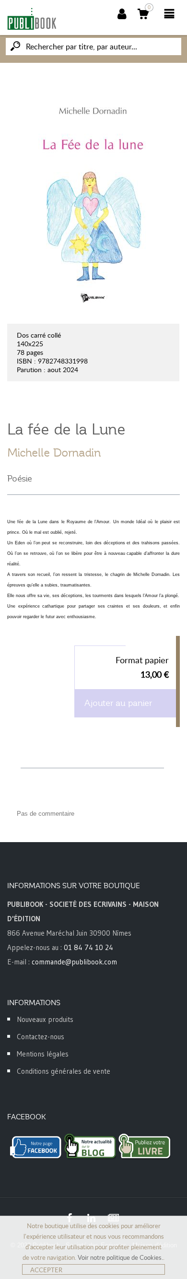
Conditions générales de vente (63, 1071)
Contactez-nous (40, 1036)
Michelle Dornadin (54, 452)
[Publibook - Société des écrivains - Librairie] (31, 19)
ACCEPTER (46, 1270)
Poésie (19, 478)
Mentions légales (43, 1053)
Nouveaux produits (45, 1019)
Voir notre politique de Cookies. (120, 1257)
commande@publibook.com (74, 961)
